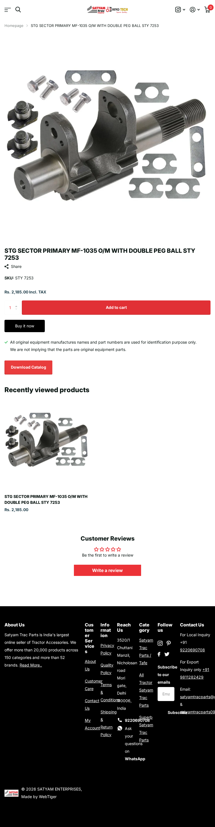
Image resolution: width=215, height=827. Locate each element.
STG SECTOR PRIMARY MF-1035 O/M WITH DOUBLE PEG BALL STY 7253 (45, 499)
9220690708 (192, 649)
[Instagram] (160, 643)
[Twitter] (166, 654)
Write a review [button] (107, 570)
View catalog (7, 9)
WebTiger (48, 796)
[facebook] (159, 654)
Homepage (14, 25)
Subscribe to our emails (166, 674)
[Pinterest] (169, 643)
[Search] (18, 9)
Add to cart (116, 307)
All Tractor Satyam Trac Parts (146, 689)
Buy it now (24, 325)
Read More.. (31, 665)
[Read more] (180, 9)
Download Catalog (28, 367)
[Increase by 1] (17, 302)
